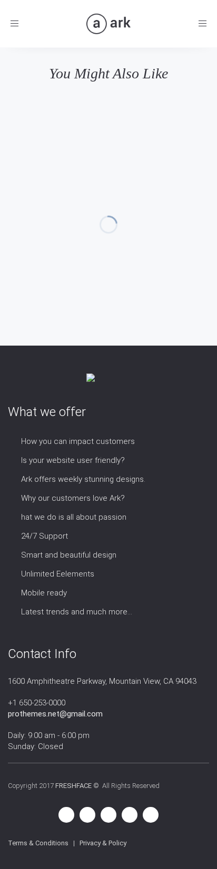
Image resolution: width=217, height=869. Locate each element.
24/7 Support (44, 536)
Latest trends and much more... (76, 612)
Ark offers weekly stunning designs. (83, 479)
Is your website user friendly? (73, 460)
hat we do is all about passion (73, 517)
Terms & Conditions (38, 843)
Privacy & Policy (103, 843)
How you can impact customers (78, 441)
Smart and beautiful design (68, 555)
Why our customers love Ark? (73, 498)
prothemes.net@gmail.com (55, 714)
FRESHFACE (73, 786)
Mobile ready (44, 593)
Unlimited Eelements (57, 574)
